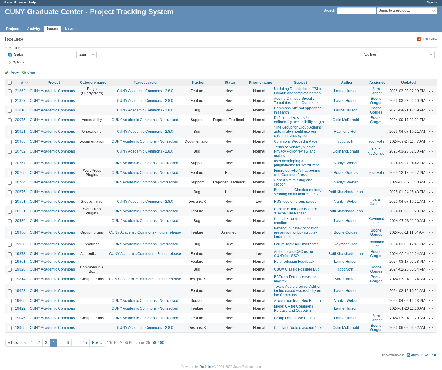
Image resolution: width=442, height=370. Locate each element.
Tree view (430, 39)
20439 (20, 221)
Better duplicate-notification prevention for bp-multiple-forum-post (296, 232)
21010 (20, 110)
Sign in (431, 2)
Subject (300, 82)
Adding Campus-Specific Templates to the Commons (296, 100)
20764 (20, 182)
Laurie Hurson (346, 91)
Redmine (206, 366)
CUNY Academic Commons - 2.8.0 (145, 91)
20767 (20, 163)
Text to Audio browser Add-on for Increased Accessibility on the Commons (297, 290)
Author (347, 82)
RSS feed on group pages (295, 201)
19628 (20, 291)
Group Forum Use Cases (294, 318)
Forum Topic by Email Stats (296, 244)
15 (85, 343)
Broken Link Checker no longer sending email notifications (299, 192)
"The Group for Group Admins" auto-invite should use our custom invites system (298, 131)
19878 (20, 254)
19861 (20, 261)
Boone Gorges (376, 100)
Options (18, 62)
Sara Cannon (376, 91)
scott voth (345, 141)
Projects (20, 2)
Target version (146, 82)
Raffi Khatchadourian (345, 192)
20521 (20, 211)
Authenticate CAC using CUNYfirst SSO (293, 254)
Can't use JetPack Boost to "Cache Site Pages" (295, 211)
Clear (31, 72)
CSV (424, 355)
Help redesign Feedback (294, 261)
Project (54, 82)
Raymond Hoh (346, 131)
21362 (20, 91)
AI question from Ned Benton (297, 301)
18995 (20, 328)
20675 (20, 192)
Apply (15, 72)
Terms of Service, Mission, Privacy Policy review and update (295, 151)
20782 (20, 151)
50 (154, 343)
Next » (97, 343)
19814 (20, 279)
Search (329, 10)
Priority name (260, 82)
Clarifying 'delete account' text (298, 328)
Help (32, 2)
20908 (20, 141)
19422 (20, 308)
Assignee (377, 82)
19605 (20, 301)
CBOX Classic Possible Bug (297, 269)
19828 (20, 269)
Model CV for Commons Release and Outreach (293, 308)
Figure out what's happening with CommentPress (297, 172)
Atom (415, 355)
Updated (408, 82)
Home (8, 2)
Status (18, 54)
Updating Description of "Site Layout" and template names (297, 91)
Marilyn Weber (346, 163)
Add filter (370, 54)
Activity (33, 29)
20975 (20, 120)
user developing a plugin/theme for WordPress (296, 163)
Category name (93, 82)
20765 (20, 173)
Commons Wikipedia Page (296, 141)
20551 (20, 201)
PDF (434, 355)
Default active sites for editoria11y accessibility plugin (299, 120)
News (70, 29)
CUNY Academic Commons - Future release (145, 232)
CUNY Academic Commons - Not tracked (145, 120)
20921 (20, 131)
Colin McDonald (346, 120)
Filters (17, 48)
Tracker (198, 82)
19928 (20, 244)
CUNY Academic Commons (52, 91)
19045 (20, 318)
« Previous (17, 343)
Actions (431, 91)
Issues (52, 29)
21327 (20, 101)
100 (161, 343)
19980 (20, 232)
